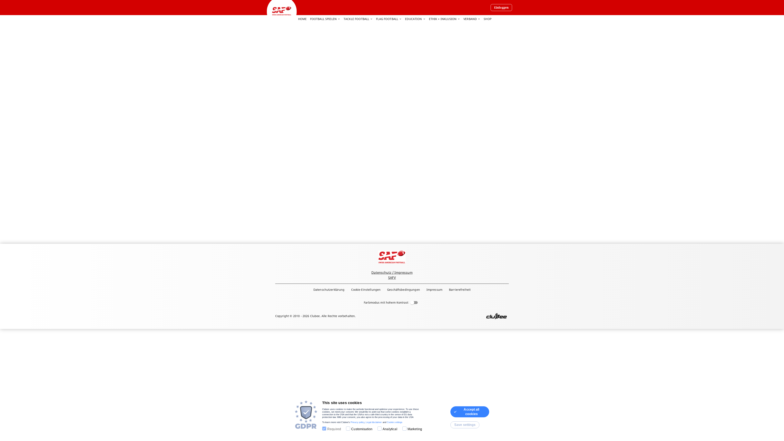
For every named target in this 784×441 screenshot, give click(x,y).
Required (334, 429)
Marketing (415, 429)
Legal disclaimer (374, 422)
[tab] (304, 19)
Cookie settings (394, 422)
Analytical (390, 429)
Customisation (361, 429)
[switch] (412, 302)
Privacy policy (357, 422)
